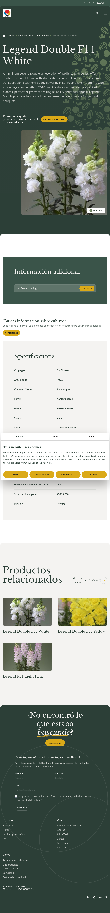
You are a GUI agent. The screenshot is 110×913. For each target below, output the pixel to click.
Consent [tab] (19, 436)
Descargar (87, 288)
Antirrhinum (43, 36)
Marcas (60, 838)
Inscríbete (22, 807)
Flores (12, 36)
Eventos (60, 829)
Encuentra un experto (54, 119)
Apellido (59, 773)
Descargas (62, 843)
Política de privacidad (14, 877)
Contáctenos (11, 332)
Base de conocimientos (68, 825)
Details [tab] (55, 436)
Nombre (19, 773)
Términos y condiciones (16, 860)
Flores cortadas (25, 36)
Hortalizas (8, 825)
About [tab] (91, 436)
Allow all (94, 474)
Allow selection (42, 474)
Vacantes (61, 847)
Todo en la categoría (85, 580)
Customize (66, 474)
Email (17, 785)
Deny (15, 474)
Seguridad (8, 872)
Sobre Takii (62, 834)
